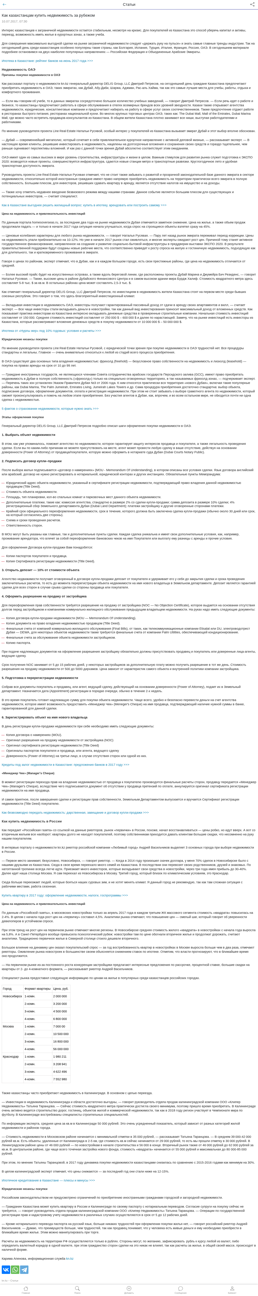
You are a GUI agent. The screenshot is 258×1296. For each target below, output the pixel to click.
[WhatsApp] (15, 1269)
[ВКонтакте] (6, 1269)
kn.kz (70, 1258)
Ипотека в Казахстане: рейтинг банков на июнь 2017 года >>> (47, 61)
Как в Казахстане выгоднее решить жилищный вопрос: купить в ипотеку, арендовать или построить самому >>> (84, 205)
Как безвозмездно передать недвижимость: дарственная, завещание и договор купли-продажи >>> (75, 812)
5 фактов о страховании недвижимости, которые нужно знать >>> (50, 408)
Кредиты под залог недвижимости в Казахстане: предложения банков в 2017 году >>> (65, 764)
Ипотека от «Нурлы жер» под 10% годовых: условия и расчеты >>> (51, 331)
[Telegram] (24, 1269)
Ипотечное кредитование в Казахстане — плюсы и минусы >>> (48, 1180)
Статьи (14, 1280)
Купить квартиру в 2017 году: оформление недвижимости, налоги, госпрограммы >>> (65, 895)
